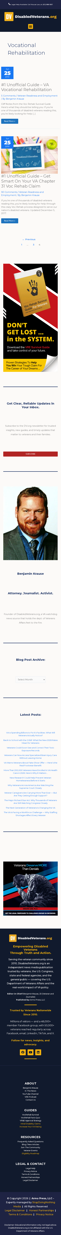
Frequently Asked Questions (30, 1141)
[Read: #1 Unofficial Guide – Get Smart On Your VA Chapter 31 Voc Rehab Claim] (29, 155)
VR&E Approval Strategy (30, 1120)
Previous (28, 239)
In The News (30, 1091)
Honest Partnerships (30, 1177)
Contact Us (31, 1100)
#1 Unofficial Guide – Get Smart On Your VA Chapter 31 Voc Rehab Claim (28, 181)
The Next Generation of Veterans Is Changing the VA (30, 808)
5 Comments (8, 95)
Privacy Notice (30, 1171)
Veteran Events (30, 1150)
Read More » (10, 120)
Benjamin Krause (30, 1088)
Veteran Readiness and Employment (37, 95)
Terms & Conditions (30, 1174)
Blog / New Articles (30, 1144)
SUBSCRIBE (30, 454)
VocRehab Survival (30, 1115)
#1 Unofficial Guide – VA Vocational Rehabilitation (26, 87)
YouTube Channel (30, 1094)
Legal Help (30, 1168)
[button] (30, 26)
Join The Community (30, 1147)
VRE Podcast (30, 1097)
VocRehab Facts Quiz (30, 1118)
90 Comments (9, 192)
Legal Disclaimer (30, 1180)
